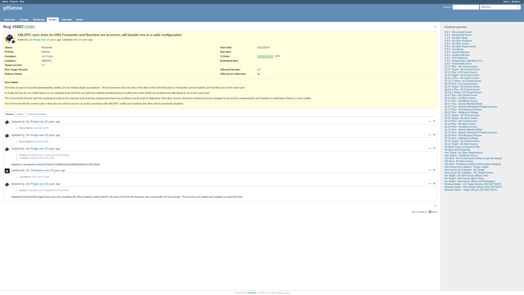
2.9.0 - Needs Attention (457, 52)
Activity (24, 19)
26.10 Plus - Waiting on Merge (461, 138)
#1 (434, 121)
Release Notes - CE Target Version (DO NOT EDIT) (473, 184)
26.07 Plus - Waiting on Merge (461, 112)
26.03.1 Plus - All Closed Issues (462, 89)
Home (5, 1)
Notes (20, 114)
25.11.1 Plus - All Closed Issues (462, 78)
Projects (14, 1)
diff (45, 128)
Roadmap (38, 19)
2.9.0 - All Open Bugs (456, 37)
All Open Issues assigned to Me (462, 146)
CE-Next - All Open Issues (459, 161)
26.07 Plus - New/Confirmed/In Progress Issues (471, 106)
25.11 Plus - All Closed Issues (461, 72)
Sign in (506, 1)
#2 (434, 134)
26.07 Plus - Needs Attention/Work (463, 103)
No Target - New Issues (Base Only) (464, 178)
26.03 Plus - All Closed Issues (461, 83)
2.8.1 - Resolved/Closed (458, 35)
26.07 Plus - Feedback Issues (461, 101)
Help (22, 1)
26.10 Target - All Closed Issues (462, 141)
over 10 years (48, 39)
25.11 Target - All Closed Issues (462, 75)
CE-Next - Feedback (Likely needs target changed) (473, 164)
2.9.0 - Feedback (454, 49)
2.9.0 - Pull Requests (456, 58)
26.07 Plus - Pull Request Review (463, 109)
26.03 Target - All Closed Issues (462, 86)
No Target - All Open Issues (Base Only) (466, 175)
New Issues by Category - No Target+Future (469, 172)
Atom (434, 212)
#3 (434, 148)
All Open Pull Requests (457, 149)
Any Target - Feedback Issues (461, 155)
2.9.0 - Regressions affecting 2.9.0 (463, 60)
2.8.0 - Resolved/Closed (458, 32)
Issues (53, 19)
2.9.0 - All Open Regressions (460, 46)
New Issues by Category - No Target (464, 169)
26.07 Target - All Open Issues (461, 118)
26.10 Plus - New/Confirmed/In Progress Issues (471, 132)
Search (447, 7)
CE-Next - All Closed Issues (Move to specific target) (473, 158)
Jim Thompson (34, 170)
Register (516, 1)
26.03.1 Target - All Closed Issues (463, 92)
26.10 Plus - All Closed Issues (461, 121)
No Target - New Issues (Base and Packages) (470, 181)
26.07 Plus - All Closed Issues (461, 95)
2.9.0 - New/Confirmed (457, 55)
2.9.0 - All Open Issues (457, 43)
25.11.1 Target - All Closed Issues (463, 80)
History (10, 114)
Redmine (251, 293)
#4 (434, 170)
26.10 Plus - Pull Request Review (463, 135)
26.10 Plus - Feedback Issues (461, 126)
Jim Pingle (34, 39)
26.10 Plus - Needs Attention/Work (463, 129)
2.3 (43, 65)
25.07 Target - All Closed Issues (462, 69)
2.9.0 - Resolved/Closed (458, 63)
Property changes (36, 114)
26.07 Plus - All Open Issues (460, 98)
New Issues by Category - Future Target (466, 167)
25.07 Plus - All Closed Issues (461, 66)
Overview (9, 19)
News (79, 19)
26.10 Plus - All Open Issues (460, 124)
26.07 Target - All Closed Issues (462, 115)
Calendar (66, 19)
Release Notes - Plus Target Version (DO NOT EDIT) (474, 187)
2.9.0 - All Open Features (458, 40)
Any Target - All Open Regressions (464, 152)
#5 (434, 183)
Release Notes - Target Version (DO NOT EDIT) (471, 189)
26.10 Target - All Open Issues (461, 144)
